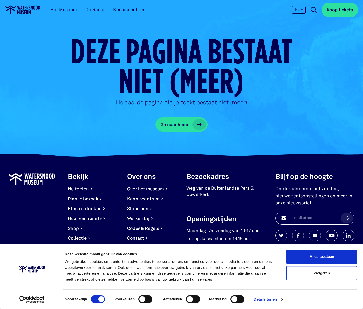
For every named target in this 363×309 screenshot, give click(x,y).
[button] (347, 218)
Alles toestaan (322, 256)
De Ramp (94, 10)
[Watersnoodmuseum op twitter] (281, 235)
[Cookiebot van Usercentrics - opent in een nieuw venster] (32, 299)
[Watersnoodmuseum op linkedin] (348, 235)
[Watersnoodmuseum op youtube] (332, 235)
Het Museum (63, 10)
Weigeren (322, 273)
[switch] (145, 299)
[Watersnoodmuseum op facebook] (298, 235)
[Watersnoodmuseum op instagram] (315, 235)
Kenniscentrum (129, 10)
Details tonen (265, 299)
